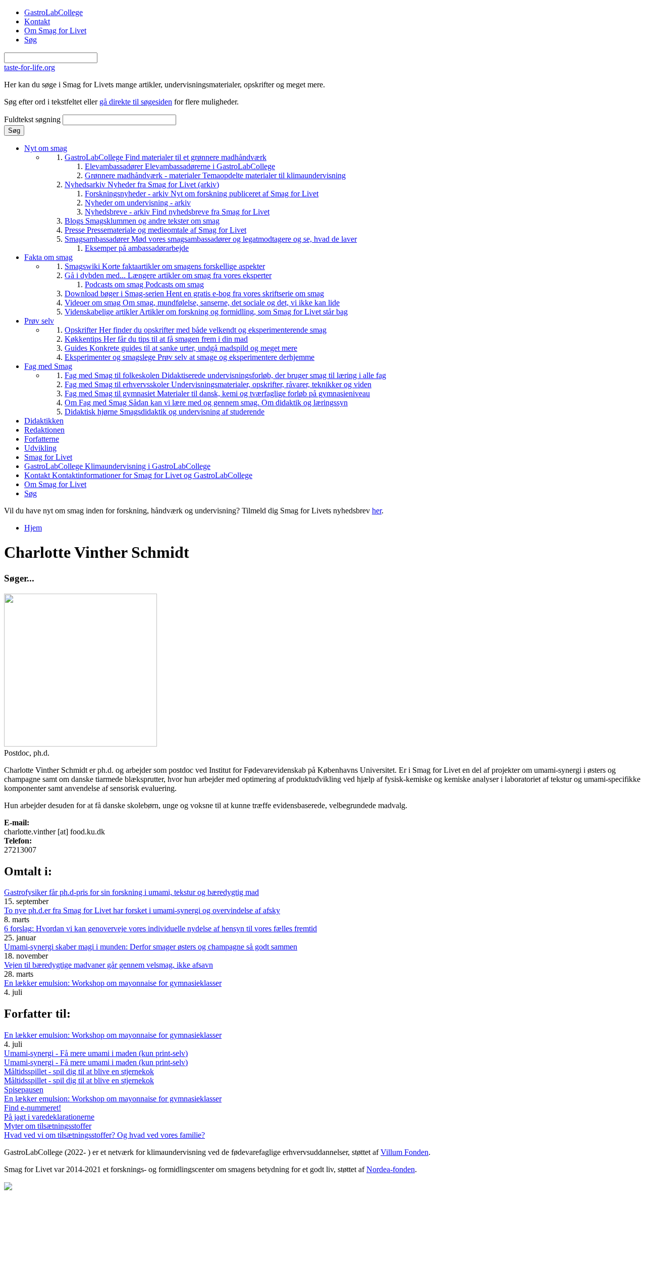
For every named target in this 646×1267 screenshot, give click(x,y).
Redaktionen (44, 430)
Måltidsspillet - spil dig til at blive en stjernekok (79, 1071)
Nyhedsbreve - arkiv (177, 211)
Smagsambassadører (211, 239)
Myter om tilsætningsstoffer (47, 1126)
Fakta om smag (48, 257)
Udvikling (40, 448)
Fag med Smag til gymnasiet (217, 393)
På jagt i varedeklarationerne (49, 1117)
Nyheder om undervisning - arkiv (138, 202)
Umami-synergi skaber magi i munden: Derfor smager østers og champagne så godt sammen (150, 946)
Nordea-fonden (390, 1169)
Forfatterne (41, 439)
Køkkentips (156, 339)
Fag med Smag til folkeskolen (225, 375)
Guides (181, 348)
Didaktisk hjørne (164, 411)
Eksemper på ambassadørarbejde (137, 248)
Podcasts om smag (144, 284)
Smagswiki (165, 266)
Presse (155, 230)
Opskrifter (196, 330)
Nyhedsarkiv (142, 184)
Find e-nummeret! (32, 1107)
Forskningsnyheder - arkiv (201, 193)
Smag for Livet (48, 457)
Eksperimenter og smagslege (189, 357)
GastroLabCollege (53, 12)
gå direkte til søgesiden (135, 101)
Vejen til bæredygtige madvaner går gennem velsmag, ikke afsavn (108, 965)
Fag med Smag (48, 366)
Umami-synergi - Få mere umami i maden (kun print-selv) (96, 1053)
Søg (30, 39)
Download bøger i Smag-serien (194, 293)
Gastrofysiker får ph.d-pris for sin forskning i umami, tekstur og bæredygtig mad (131, 892)
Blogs (142, 221)
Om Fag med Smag (206, 402)
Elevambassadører (180, 166)
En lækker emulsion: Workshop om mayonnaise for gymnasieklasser (113, 983)
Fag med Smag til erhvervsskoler (218, 384)
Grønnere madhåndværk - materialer (215, 175)
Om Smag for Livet (55, 30)
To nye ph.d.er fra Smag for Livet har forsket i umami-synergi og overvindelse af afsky (142, 910)
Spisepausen (23, 1089)
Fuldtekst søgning (33, 119)
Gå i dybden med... (168, 275)
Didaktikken (44, 420)
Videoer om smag (202, 302)
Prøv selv (39, 320)
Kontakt (37, 21)
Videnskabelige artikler (206, 311)
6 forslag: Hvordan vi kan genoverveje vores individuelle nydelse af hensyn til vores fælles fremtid (160, 928)
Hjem (33, 527)
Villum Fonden (404, 1152)
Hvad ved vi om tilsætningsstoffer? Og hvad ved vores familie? (104, 1135)
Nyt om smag (45, 148)
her (377, 510)
